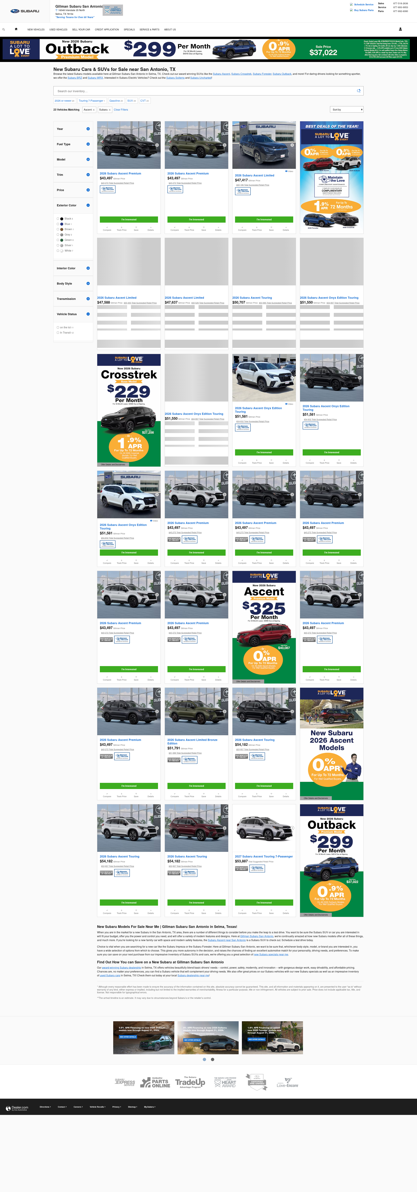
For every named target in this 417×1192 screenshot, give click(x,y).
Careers (77, 1106)
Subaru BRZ (75, 78)
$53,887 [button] (254, 861)
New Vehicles (36, 29)
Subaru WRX (95, 78)
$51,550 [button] (329, 302)
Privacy (116, 1106)
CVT (144, 100)
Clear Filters (121, 109)
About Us (170, 29)
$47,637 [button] (194, 302)
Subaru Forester (262, 74)
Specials (129, 29)
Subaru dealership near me (193, 975)
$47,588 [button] (127, 302)
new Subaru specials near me (271, 954)
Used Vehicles (58, 29)
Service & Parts (149, 29)
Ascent (88, 109)
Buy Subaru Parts (364, 10)
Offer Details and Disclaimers (112, 465)
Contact (61, 1106)
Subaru (103, 109)
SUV (131, 100)
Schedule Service (364, 4)
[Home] (25, 11)
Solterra (208, 1038)
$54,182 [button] (252, 746)
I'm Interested (129, 219)
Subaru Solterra (175, 78)
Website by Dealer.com (17, 1108)
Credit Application (107, 29)
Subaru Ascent (221, 74)
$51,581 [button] (252, 418)
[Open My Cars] (399, 29)
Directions (44, 1106)
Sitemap (132, 1106)
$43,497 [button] (117, 179)
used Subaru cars (110, 975)
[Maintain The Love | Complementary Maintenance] (107, 189)
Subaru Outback (282, 74)
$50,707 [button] (262, 302)
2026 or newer (64, 100)
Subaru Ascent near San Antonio (227, 940)
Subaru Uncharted (200, 78)
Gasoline (116, 100)
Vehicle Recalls (97, 1106)
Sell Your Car (81, 29)
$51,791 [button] (184, 749)
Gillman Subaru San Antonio (256, 936)
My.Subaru (149, 1106)
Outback (143, 1038)
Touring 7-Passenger (92, 100)
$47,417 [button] (252, 181)
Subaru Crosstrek (241, 74)
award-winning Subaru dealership (121, 967)
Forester (272, 1038)
